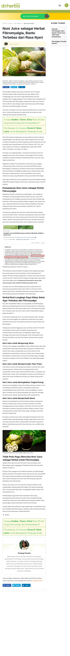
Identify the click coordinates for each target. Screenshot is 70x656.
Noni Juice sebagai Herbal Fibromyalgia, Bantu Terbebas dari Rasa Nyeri (24, 33)
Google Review (37, 580)
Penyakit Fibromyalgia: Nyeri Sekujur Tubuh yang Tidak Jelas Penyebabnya (58, 32)
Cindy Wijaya (14, 44)
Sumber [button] (7, 514)
